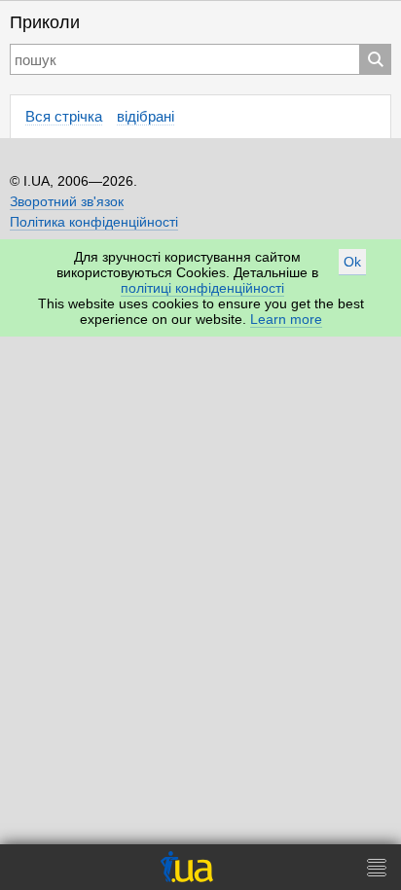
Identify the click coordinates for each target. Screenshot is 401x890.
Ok (352, 261)
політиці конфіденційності (202, 288)
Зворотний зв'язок (67, 201)
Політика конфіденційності (94, 222)
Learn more (286, 319)
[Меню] (376, 867)
